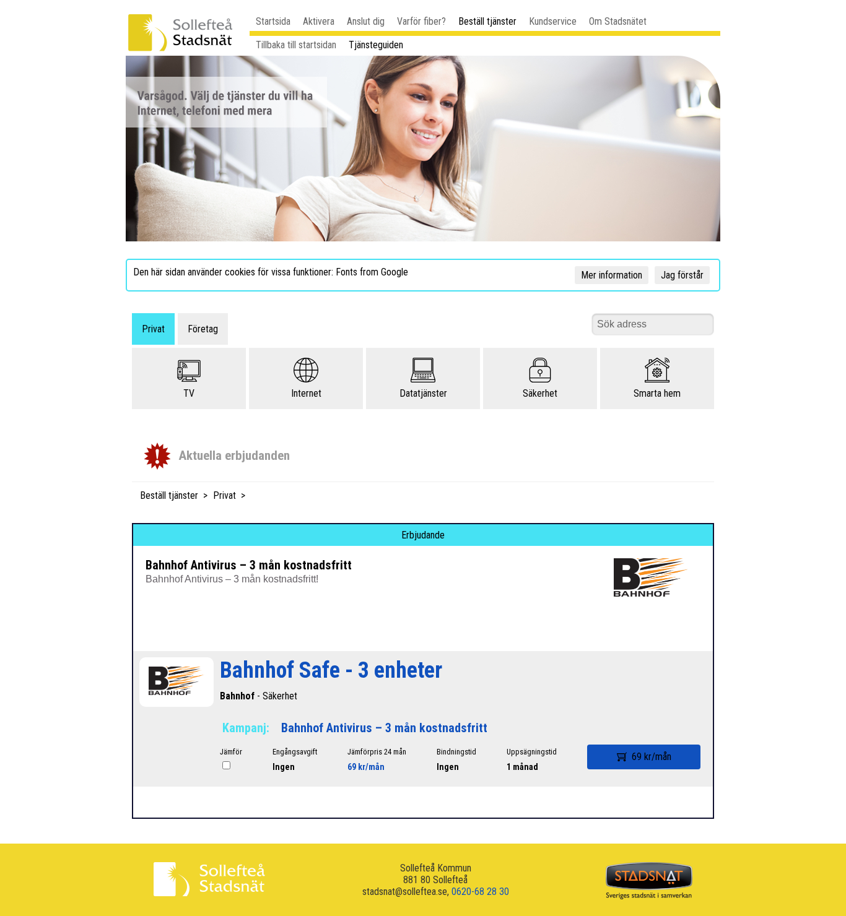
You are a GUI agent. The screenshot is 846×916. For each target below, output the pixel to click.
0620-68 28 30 (480, 891)
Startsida (273, 21)
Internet (306, 393)
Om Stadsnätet (618, 21)
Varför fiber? (421, 21)
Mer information (611, 275)
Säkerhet (540, 393)
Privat (153, 329)
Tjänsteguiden (376, 45)
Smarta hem (657, 393)
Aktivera (318, 21)
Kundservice (553, 21)
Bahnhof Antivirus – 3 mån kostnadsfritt (384, 727)
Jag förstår (682, 275)
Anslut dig (366, 21)
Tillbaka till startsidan (296, 45)
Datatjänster (423, 393)
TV (188, 393)
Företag (203, 329)
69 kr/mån (366, 767)
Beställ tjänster (487, 21)
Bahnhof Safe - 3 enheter (331, 670)
